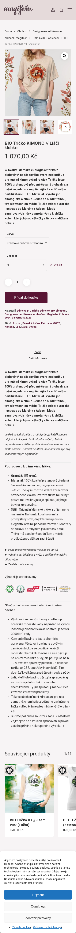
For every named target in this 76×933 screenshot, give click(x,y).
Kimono (9, 326)
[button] (70, 10)
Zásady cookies (21, 927)
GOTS (56, 323)
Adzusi (17, 323)
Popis (37, 352)
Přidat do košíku (26, 298)
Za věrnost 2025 (21, 317)
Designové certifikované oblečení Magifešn (31, 314)
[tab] (38, 352)
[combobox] (27, 243)
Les (17, 326)
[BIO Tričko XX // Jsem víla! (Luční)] (29, 788)
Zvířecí (33, 326)
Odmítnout (38, 906)
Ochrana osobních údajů (47, 927)
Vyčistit (58, 264)
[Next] (65, 127)
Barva (10, 233)
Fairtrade (46, 323)
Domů (8, 31)
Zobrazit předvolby (38, 918)
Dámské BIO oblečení (46, 38)
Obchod (22, 31)
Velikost (12, 256)
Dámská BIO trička (28, 310)
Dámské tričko (31, 323)
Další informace (38, 358)
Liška (24, 326)
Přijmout (38, 895)
